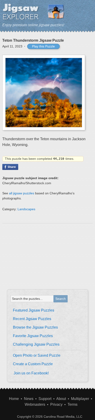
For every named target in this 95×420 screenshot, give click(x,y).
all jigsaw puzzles (21, 193)
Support (45, 399)
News (28, 399)
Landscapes (26, 209)
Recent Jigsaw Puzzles (32, 319)
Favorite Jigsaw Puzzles (33, 336)
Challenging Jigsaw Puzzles (36, 344)
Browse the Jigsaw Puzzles (35, 327)
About (61, 399)
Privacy (56, 404)
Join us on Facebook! (31, 373)
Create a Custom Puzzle (33, 364)
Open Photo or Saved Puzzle (36, 355)
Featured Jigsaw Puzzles (33, 310)
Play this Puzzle (43, 46)
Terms (72, 404)
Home (14, 399)
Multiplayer (80, 399)
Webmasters (35, 404)
